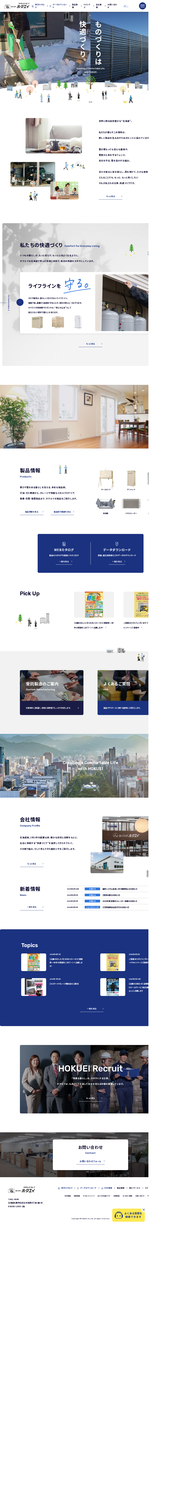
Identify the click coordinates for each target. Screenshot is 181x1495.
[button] (20, 302)
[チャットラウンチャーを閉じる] (143, 1209)
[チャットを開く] (128, 1215)
